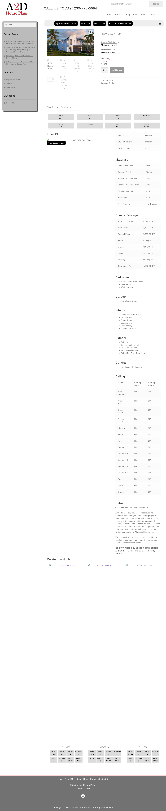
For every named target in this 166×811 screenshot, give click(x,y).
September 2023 (13, 80)
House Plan (11, 103)
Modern (112, 83)
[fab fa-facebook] (83, 797)
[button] (90, 32)
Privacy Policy (83, 788)
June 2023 (10, 87)
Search (156, 4)
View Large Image (56, 143)
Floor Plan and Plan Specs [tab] (59, 107)
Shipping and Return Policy (83, 785)
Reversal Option (108, 49)
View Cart (85, 23)
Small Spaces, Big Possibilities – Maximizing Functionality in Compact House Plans (20, 50)
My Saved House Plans (66, 23)
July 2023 (10, 83)
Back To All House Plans (120, 23)
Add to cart (117, 70)
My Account (99, 23)
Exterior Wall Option (110, 42)
